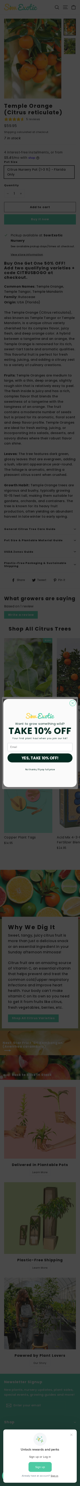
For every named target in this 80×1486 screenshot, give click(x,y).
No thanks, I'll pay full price (40, 769)
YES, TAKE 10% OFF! (40, 758)
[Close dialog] (72, 703)
